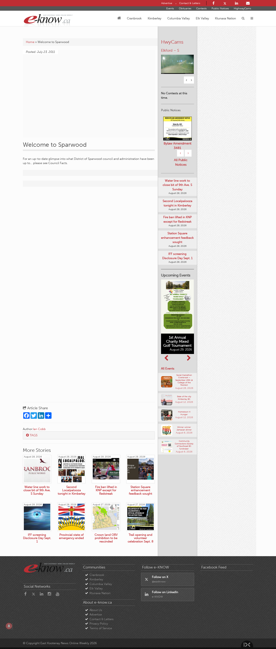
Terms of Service (101, 628)
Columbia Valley (178, 18)
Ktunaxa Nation (225, 18)
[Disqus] (89, 241)
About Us (96, 610)
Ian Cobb (39, 429)
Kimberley (154, 18)
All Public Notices (181, 162)
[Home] (119, 18)
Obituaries (185, 8)
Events (170, 8)
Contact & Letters (102, 619)
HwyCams (172, 42)
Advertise (96, 614)
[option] (177, 62)
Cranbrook (134, 18)
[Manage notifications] (9, 626)
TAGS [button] (33, 435)
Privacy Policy (99, 623)
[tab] (89, 435)
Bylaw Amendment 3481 (177, 145)
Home (30, 42)
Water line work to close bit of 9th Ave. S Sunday (177, 185)
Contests (201, 8)
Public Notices (220, 8)
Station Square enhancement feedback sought (177, 237)
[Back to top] (263, 636)
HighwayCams (242, 8)
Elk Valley (202, 18)
